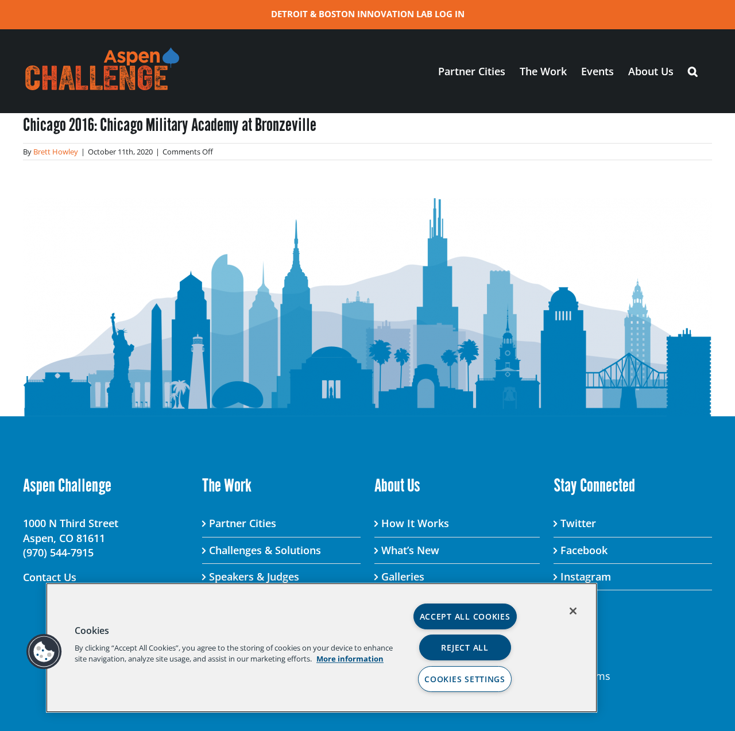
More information (350, 658)
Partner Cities (242, 523)
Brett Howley (55, 151)
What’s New (410, 550)
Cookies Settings (464, 679)
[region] (321, 648)
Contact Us (49, 577)
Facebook (584, 550)
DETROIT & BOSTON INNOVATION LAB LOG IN (368, 14)
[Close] (573, 611)
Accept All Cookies (465, 616)
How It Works (415, 523)
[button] (693, 71)
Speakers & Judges (254, 576)
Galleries (402, 576)
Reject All (464, 647)
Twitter (578, 523)
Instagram (585, 576)
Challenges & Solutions (265, 550)
